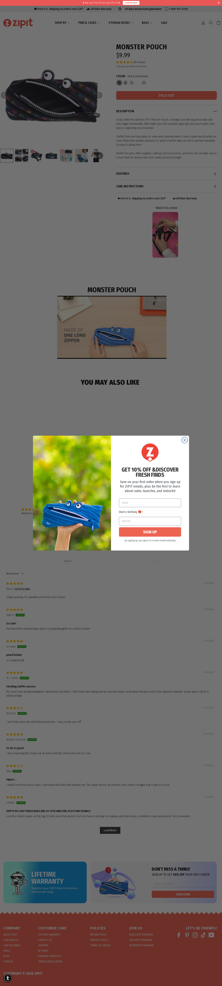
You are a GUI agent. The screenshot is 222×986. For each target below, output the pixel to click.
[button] (7, 978)
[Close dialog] (185, 440)
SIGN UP (150, 532)
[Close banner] (218, 3)
